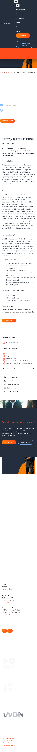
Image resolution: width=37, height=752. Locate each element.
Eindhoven (15, 361)
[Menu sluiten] (18, 5)
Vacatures (23, 35)
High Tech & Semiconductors (22, 363)
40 (7, 358)
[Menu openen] (16, 1)
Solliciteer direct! (7, 121)
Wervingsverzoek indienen (25, 44)
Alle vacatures (9, 442)
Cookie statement (8, 740)
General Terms (7, 743)
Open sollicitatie (26, 442)
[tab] (18, 337)
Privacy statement (8, 738)
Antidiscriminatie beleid (10, 745)
